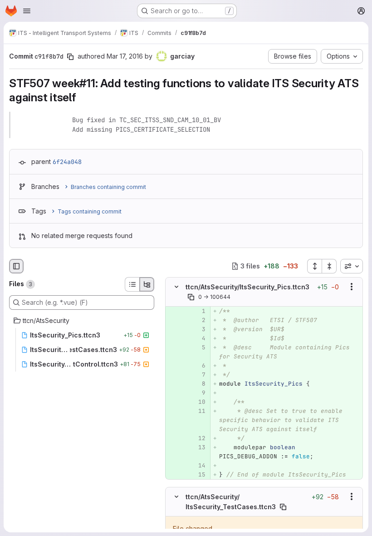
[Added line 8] (198, 383)
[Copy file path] (191, 297)
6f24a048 (67, 162)
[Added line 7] (198, 374)
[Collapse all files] (329, 266)
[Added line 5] (198, 347)
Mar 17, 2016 (125, 56)
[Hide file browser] (16, 266)
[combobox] (351, 266)
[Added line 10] (198, 402)
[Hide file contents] (176, 286)
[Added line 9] (198, 392)
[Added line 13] (198, 447)
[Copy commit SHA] (70, 56)
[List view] (132, 284)
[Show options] (351, 286)
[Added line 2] (198, 320)
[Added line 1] (198, 311)
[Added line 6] (198, 365)
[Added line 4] (198, 338)
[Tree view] (147, 284)
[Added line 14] (198, 465)
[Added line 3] (198, 329)
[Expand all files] (314, 266)
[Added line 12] (198, 438)
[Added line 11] (198, 411)
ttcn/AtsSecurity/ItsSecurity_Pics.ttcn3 (247, 286)
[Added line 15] (198, 474)
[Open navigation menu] (27, 11)
